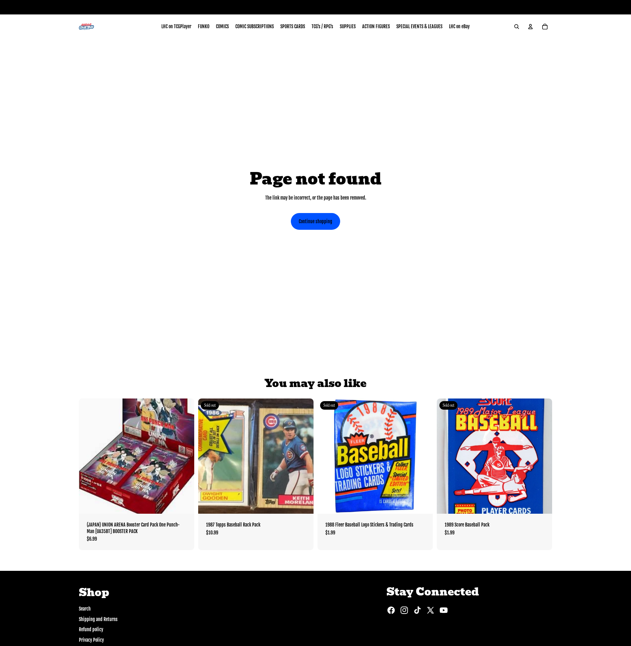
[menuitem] (176, 26)
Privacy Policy (91, 640)
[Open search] (516, 26)
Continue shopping (315, 221)
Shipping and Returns (98, 619)
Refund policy (91, 629)
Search (85, 609)
